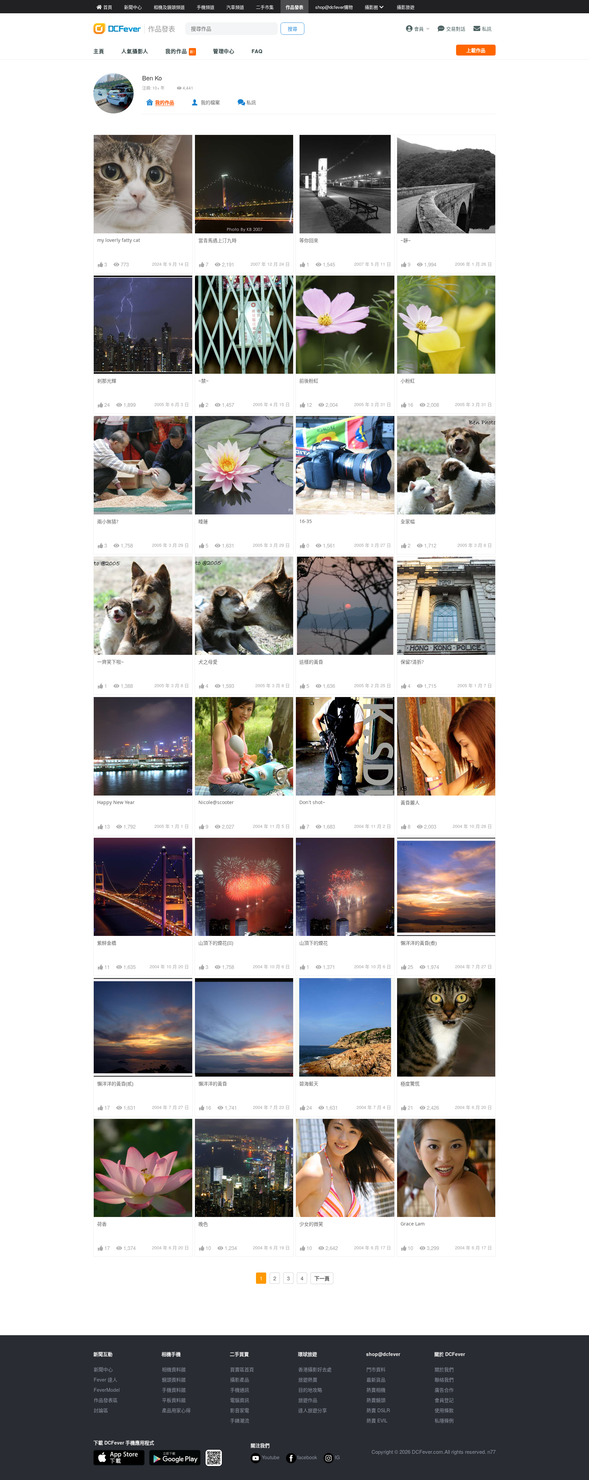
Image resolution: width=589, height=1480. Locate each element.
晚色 (203, 1224)
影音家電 (239, 1410)
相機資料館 (174, 1369)
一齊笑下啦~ (110, 662)
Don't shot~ (312, 802)
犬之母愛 (207, 662)
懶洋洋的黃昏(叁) (419, 943)
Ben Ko (152, 77)
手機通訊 (239, 1389)
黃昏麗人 (410, 802)
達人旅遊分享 (312, 1410)
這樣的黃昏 (311, 662)
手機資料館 (174, 1389)
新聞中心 (103, 1369)
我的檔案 (210, 102)
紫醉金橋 (106, 943)
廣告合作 (444, 1389)
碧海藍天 (308, 1083)
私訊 (251, 102)
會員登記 (444, 1400)
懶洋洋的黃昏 (212, 1083)
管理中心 (224, 51)
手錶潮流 (239, 1420)
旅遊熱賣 (307, 1379)
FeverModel (107, 1389)
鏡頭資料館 (174, 1379)
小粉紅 (408, 380)
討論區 (101, 1410)
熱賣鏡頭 (376, 1400)
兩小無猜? (107, 521)
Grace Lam (413, 1223)
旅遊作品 (307, 1400)
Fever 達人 (105, 1379)
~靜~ (406, 240)
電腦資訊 (239, 1400)
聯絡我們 (444, 1379)
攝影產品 (239, 1379)
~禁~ (203, 380)
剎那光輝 (106, 380)
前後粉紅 (308, 380)
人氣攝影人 (135, 51)
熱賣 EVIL (377, 1420)
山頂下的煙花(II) (215, 943)
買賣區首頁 (242, 1369)
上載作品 (475, 50)
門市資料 (376, 1369)
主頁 (98, 51)
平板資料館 (174, 1400)
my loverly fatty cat (118, 240)
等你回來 (308, 240)
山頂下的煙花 (313, 943)
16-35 (305, 521)
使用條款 (444, 1410)
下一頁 (322, 1278)
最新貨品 (376, 1379)
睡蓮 (203, 521)
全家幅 (408, 521)
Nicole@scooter (216, 802)
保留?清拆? (412, 662)
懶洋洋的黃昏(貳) (115, 1083)
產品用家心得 (176, 1410)
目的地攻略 (310, 1389)
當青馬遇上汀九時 (217, 240)
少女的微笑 (311, 1224)
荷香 (102, 1224)
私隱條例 (444, 1420)
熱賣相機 (376, 1389)
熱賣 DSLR (378, 1410)
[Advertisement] (294, 1320)
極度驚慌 (410, 1083)
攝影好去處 (315, 1369)
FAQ (257, 51)
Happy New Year (116, 802)
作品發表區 (106, 1400)
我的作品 (180, 51)
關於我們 (444, 1369)
